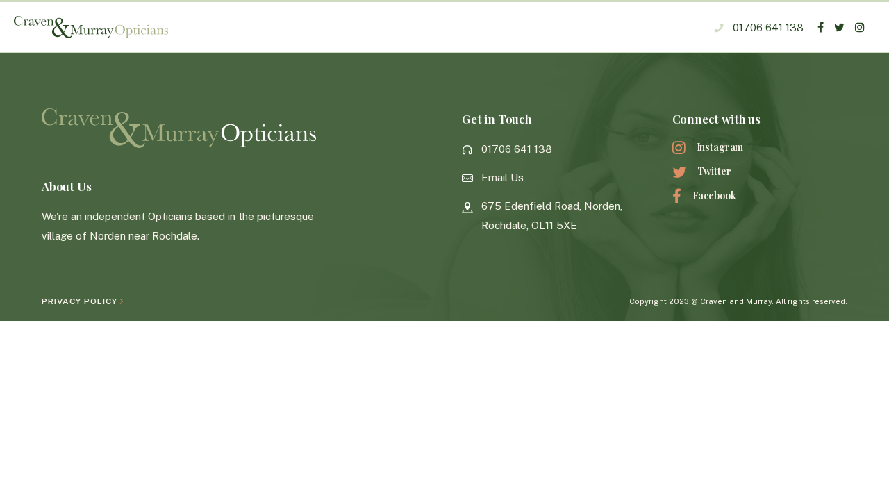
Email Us (502, 177)
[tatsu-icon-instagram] (860, 27)
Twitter (714, 171)
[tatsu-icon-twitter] (839, 27)
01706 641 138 (768, 27)
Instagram (720, 146)
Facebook (714, 195)
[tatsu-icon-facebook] (820, 27)
